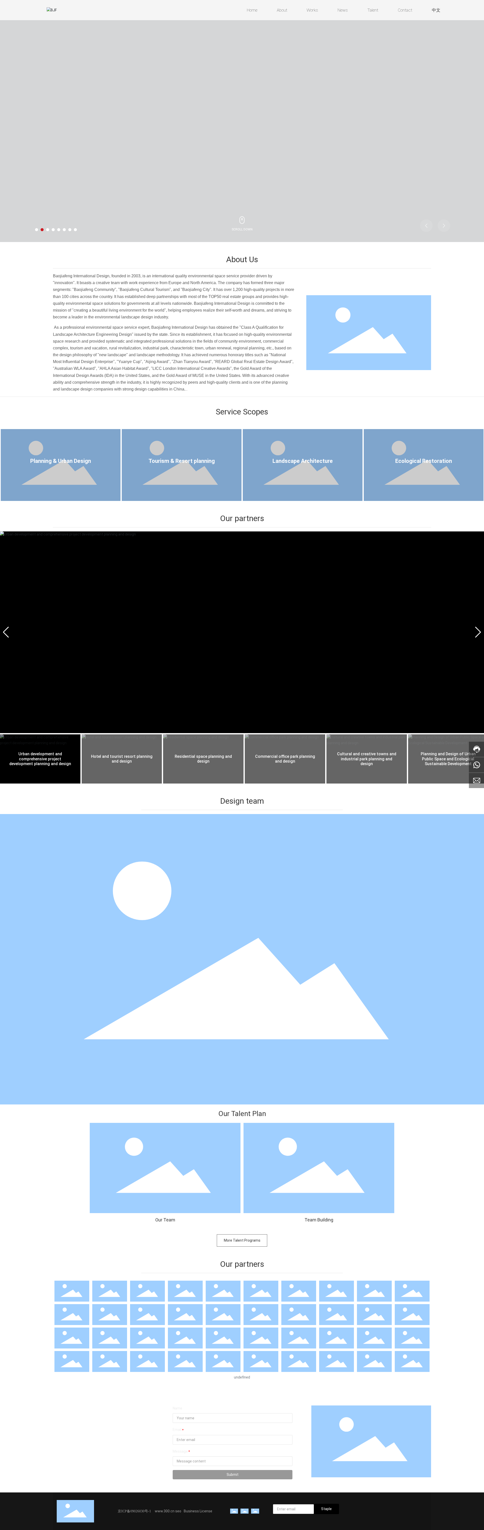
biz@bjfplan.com (75, 1449)
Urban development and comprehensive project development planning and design (40, 759)
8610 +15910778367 (79, 1422)
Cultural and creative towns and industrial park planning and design (366, 759)
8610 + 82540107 (76, 1436)
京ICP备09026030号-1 (134, 1511)
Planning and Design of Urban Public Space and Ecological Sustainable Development (448, 759)
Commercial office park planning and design (285, 759)
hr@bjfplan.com (74, 1456)
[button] (36, 229)
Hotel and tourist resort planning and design (122, 759)
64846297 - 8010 (111, 1436)
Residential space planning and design (203, 759)
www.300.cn (165, 1511)
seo (178, 1511)
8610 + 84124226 (76, 1429)
